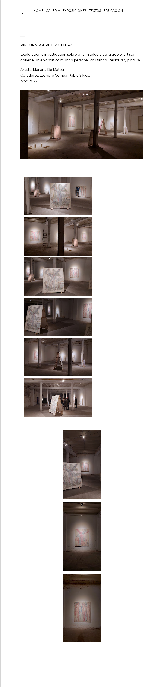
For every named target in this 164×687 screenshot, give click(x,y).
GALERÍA (53, 11)
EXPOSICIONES (74, 11)
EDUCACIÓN (113, 11)
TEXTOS (95, 11)
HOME (38, 11)
